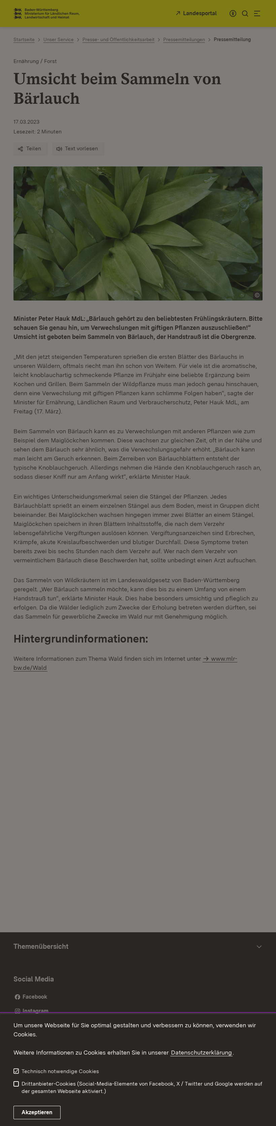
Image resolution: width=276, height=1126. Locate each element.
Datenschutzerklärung (201, 1052)
